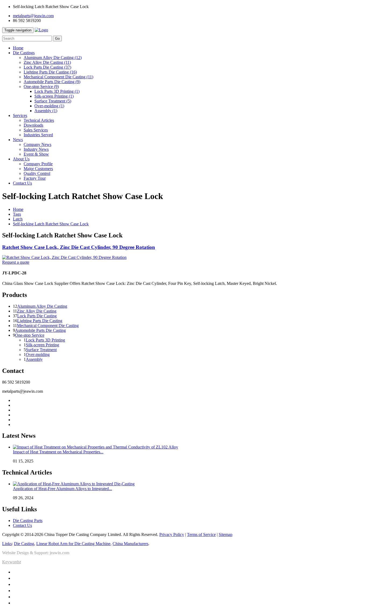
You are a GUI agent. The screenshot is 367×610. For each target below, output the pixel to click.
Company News (37, 144)
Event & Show (36, 154)
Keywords (11, 562)
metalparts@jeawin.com (33, 15)
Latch (18, 219)
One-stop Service (41, 86)
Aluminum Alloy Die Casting (53, 57)
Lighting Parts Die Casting (50, 72)
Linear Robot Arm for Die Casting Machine (73, 543)
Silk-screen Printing (54, 96)
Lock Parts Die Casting (47, 67)
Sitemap (225, 534)
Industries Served (38, 135)
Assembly (45, 110)
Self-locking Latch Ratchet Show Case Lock (51, 224)
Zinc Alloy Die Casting (47, 62)
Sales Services (36, 130)
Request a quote (15, 262)
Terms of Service (201, 534)
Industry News (36, 149)
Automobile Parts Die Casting (52, 81)
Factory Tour (35, 178)
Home (18, 209)
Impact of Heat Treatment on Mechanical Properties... (58, 452)
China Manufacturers (130, 543)
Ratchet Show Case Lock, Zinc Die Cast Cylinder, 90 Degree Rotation (78, 247)
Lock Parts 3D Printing (57, 91)
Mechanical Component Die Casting (58, 77)
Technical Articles (39, 120)
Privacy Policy (171, 534)
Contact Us (22, 525)
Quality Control (37, 173)
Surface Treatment (52, 101)
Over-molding (49, 106)
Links (7, 543)
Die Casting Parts (27, 520)
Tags (17, 214)
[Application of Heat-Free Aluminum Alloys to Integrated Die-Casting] (74, 484)
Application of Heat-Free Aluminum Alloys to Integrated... (62, 488)
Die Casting (24, 543)
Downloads (33, 125)
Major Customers (38, 168)
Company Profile (38, 163)
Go (57, 38)
